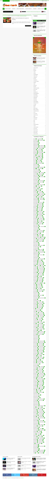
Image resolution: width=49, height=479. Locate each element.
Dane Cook (40, 207)
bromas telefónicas (35, 109)
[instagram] (45, 1)
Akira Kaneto (41, 140)
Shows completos (35, 423)
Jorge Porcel (34, 291)
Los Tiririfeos (41, 322)
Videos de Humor (7, 8)
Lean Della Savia (41, 315)
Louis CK (34, 323)
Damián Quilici (35, 207)
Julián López (34, 304)
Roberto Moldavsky (35, 404)
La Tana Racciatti (16, 11)
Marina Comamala (35, 342)
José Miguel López (35, 295)
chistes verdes (35, 113)
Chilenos (34, 73)
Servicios (13, 8)
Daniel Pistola (41, 211)
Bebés (41, 156)
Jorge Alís (39, 288)
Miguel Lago (41, 357)
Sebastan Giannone (40, 416)
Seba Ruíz (34, 416)
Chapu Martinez (35, 184)
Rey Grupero (34, 392)
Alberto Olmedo (35, 141)
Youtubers (34, 104)
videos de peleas (35, 132)
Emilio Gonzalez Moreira (36, 233)
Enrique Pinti (40, 234)
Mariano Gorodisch (35, 338)
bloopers (34, 105)
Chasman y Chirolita (35, 187)
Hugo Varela (34, 276)
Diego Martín (41, 218)
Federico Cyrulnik (35, 242)
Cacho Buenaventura (36, 172)
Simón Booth (42, 424)
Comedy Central (35, 198)
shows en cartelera (35, 124)
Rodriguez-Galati (35, 408)
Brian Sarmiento (41, 167)
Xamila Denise (35, 451)
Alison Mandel (40, 148)
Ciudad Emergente (35, 74)
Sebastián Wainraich (35, 419)
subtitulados (35, 128)
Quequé (42, 388)
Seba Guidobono (35, 415)
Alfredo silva (35, 148)
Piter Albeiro (35, 385)
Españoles (34, 82)
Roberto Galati (40, 400)
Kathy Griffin (35, 307)
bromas (34, 168)
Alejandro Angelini (35, 145)
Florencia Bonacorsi (35, 257)
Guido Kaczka (35, 268)
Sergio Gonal (41, 420)
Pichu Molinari (35, 384)
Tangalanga (34, 431)
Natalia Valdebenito (35, 366)
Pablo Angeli (40, 370)
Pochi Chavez (40, 385)
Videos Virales (42, 450)
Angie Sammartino (41, 152)
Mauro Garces (40, 350)
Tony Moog (34, 436)
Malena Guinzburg (35, 331)
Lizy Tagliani (35, 319)
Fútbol (40, 260)
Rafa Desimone (39, 389)
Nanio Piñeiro (39, 361)
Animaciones (34, 153)
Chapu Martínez (41, 184)
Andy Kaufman (35, 152)
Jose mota (41, 295)
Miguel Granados (35, 357)
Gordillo (43, 265)
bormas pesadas (35, 164)
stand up (34, 125)
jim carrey (34, 284)
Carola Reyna (41, 180)
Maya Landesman (35, 353)
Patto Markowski (35, 381)
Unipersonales (35, 97)
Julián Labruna (41, 303)
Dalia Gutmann (40, 206)
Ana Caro (34, 149)
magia (34, 120)
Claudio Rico (40, 195)
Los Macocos (40, 319)
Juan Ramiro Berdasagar (36, 300)
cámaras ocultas (35, 175)
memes (34, 121)
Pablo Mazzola (41, 373)
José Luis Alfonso (35, 292)
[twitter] (43, 1)
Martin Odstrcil (42, 346)
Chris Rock (40, 191)
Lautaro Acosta (35, 315)
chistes (34, 112)
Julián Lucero (40, 304)
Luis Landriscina (40, 327)
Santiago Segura (41, 412)
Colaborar (34, 8)
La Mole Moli (39, 311)
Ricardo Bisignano (35, 393)
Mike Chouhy (40, 358)
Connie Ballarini (35, 199)
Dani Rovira (34, 210)
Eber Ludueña (41, 222)
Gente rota (40, 261)
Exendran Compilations (41, 238)
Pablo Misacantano (41, 374)
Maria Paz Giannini (35, 335)
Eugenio (43, 237)
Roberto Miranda (35, 401)
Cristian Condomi (35, 202)
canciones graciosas (36, 176)
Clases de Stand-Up (28, 8)
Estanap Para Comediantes (36, 237)
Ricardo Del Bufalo (35, 396)
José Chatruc (40, 291)
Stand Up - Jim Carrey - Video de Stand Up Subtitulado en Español (41, 27)
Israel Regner (40, 280)
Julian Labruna (35, 303)
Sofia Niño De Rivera (35, 427)
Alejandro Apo (42, 145)
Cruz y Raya (41, 202)
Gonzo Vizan (38, 265)
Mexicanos (34, 86)
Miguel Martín (35, 358)
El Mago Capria (35, 230)
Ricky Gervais (35, 400)
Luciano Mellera (35, 326)
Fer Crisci (41, 249)
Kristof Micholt (39, 308)
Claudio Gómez (35, 195)
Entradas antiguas (28, 25)
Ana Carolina (39, 149)
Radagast (34, 389)
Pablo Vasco (39, 377)
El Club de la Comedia (36, 81)
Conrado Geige (41, 199)
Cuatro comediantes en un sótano (37, 203)
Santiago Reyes (35, 412)
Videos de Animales (35, 101)
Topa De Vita (39, 436)
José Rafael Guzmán (35, 296)
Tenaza (39, 431)
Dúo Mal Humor (35, 222)
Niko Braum (34, 369)
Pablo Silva (34, 377)
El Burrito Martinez (35, 226)
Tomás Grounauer (35, 435)
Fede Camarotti (40, 241)
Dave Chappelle (39, 42)
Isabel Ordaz (34, 280)
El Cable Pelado (42, 226)
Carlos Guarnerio (35, 180)
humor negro (41, 277)
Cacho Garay (42, 172)
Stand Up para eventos (20, 8)
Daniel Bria (39, 210)
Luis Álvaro (40, 326)
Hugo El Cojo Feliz (35, 273)
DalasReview (34, 206)
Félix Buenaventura (35, 249)
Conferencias (35, 77)
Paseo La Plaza (35, 89)
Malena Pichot (42, 331)
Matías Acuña (35, 350)
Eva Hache (34, 238)
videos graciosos (35, 450)
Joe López (34, 288)
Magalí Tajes (34, 330)
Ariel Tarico (40, 153)
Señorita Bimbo (35, 420)
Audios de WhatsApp (35, 156)
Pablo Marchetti (35, 373)
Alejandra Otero (35, 144)
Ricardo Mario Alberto (36, 397)
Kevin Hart (40, 307)
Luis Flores (34, 327)
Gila (33, 265)
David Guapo (34, 215)
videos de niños (42, 446)
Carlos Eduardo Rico (35, 179)
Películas (34, 90)
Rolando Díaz (41, 408)
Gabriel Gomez (35, 261)
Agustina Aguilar (35, 140)
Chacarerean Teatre (35, 183)
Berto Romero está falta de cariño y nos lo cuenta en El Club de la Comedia (41, 23)
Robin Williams (42, 405)
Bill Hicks (39, 160)
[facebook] (42, 1)
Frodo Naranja (35, 260)
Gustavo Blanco (41, 269)
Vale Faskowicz (40, 439)
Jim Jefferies (39, 284)
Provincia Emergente (36, 93)
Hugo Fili (41, 273)
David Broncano (41, 214)
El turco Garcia (41, 230)
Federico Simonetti (35, 245)
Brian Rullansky (35, 167)
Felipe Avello (41, 245)
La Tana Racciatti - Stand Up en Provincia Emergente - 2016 (25, 11)
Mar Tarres (37, 11)
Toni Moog (41, 435)
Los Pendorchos (35, 322)
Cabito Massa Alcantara (36, 171)
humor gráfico (35, 117)
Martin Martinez (35, 346)
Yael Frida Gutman (41, 451)
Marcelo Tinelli (40, 334)
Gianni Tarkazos (40, 264)
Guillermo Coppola (41, 268)
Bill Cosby (34, 160)
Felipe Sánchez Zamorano (36, 246)
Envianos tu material (41, 8)
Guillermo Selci (35, 269)
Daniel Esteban (35, 211)
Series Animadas (35, 94)
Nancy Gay (34, 361)
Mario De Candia (42, 342)
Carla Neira (42, 176)
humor (34, 116)
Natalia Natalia (35, 365)
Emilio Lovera (35, 234)
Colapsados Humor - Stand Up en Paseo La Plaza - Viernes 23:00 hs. (41, 470)
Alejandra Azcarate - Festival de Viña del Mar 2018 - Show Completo (41, 31)
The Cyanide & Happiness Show (37, 432)
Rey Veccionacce (40, 392)
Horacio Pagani (41, 272)
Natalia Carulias (40, 362)
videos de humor (35, 446)
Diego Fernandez (35, 218)
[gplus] (44, 1)
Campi (40, 175)
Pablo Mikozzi (35, 374)
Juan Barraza (35, 299)
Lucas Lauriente (39, 323)
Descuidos (34, 78)
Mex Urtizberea (41, 354)
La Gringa (34, 311)
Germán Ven (34, 264)
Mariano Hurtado (35, 339)
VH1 (33, 443)
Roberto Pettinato (35, 405)
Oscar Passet (40, 369)
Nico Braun (41, 366)
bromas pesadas (35, 108)
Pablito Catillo (35, 370)
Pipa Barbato (40, 384)
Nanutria (34, 362)
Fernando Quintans (35, 253)
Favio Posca (34, 241)
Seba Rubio (40, 415)
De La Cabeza (39, 215)
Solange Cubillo (35, 428)
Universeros (34, 439)
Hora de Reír (35, 85)
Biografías (34, 70)
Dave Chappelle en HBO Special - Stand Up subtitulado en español (39, 47)
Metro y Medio (35, 354)
